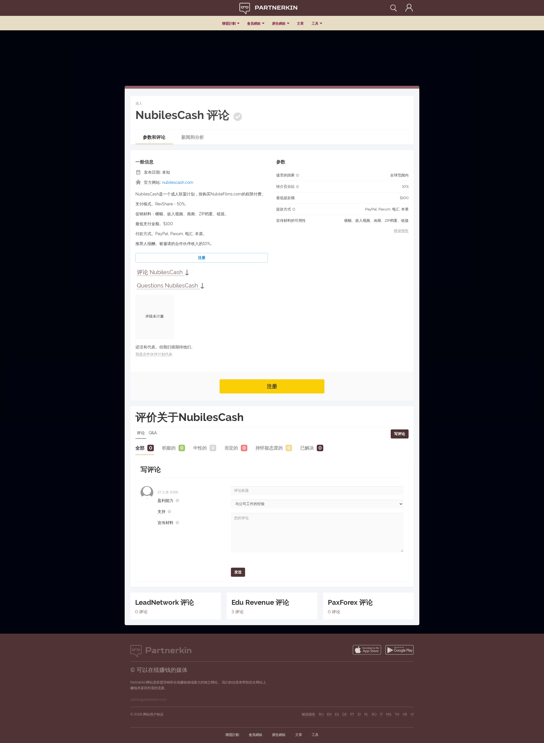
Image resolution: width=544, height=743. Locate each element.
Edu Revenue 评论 (260, 602)
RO (374, 714)
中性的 (200, 448)
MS (388, 714)
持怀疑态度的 (269, 448)
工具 (315, 23)
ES (337, 714)
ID (359, 714)
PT (352, 714)
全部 (139, 448)
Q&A (153, 433)
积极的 (169, 448)
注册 (201, 258)
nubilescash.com (177, 182)
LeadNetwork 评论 (164, 602)
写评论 (399, 434)
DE (344, 714)
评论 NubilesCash (160, 272)
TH (397, 714)
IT (381, 714)
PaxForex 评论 (350, 602)
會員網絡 (254, 23)
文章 (300, 23)
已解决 (307, 448)
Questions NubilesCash (168, 285)
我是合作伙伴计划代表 (153, 354)
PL (366, 714)
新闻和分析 (192, 137)
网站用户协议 (153, 714)
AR (405, 714)
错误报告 (401, 231)
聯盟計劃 (229, 23)
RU (321, 714)
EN (329, 714)
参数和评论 (154, 137)
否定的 (231, 448)
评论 (141, 433)
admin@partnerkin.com (148, 700)
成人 (138, 103)
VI (412, 714)
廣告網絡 (279, 23)
